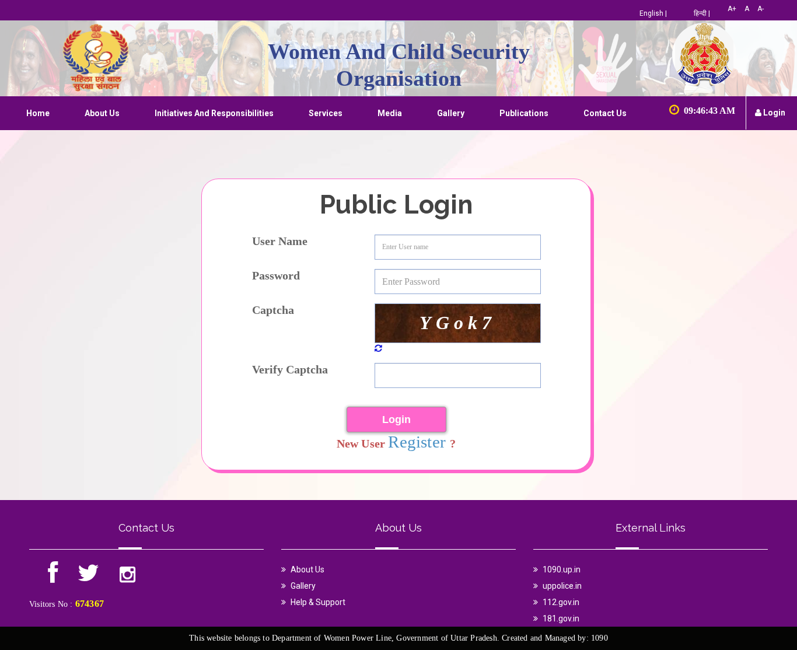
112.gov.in (561, 602)
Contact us (605, 113)
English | (653, 13)
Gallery (450, 113)
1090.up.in (562, 569)
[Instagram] (127, 578)
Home (38, 113)
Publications (523, 113)
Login (773, 112)
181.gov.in (561, 618)
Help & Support (318, 602)
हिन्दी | (702, 13)
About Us (102, 113)
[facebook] (54, 578)
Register (419, 441)
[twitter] (88, 578)
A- (760, 9)
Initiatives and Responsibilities (214, 113)
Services (325, 113)
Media (389, 113)
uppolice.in (562, 585)
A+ (732, 9)
